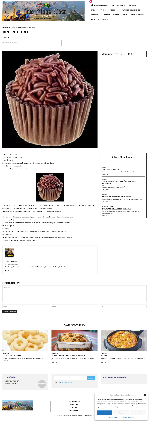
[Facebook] (39, 45)
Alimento (25, 27)
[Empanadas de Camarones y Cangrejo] (74, 340)
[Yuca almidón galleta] (25, 340)
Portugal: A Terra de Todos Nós (116, 197)
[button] (145, 395)
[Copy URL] (58, 45)
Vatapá (104, 356)
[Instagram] (8, 270)
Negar (121, 413)
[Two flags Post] (43, 11)
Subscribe (91, 378)
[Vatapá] (124, 340)
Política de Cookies (113, 417)
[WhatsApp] (44, 45)
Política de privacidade (127, 417)
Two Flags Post (107, 207)
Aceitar (104, 413)
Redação (7, 383)
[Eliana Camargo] (9, 252)
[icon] (90, 1)
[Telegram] (53, 45)
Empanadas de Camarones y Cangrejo (68, 356)
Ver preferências (138, 413)
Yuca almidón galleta (12, 356)
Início (4, 27)
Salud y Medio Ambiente (14, 27)
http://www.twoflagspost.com (11, 264)
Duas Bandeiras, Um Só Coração (116, 209)
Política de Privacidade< (68, 382)
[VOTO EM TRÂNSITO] (42, 384)
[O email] (49, 45)
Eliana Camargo (11, 43)
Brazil (104, 167)
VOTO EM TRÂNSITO (110, 169)
